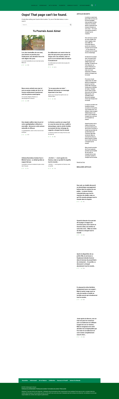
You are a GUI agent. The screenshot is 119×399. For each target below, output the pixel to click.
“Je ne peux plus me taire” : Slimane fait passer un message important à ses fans (58, 90)
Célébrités (62, 5)
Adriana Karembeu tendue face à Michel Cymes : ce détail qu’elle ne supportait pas (33, 160)
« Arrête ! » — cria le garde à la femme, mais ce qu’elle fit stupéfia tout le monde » (59, 160)
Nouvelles (34, 5)
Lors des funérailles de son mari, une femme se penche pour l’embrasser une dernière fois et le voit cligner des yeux (33, 55)
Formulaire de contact (53, 388)
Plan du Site (63, 388)
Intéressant (43, 5)
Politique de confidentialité (28, 388)
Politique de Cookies (41, 388)
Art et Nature (53, 5)
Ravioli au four (81, 162)
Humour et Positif (72, 5)
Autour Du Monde (85, 5)
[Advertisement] (87, 365)
